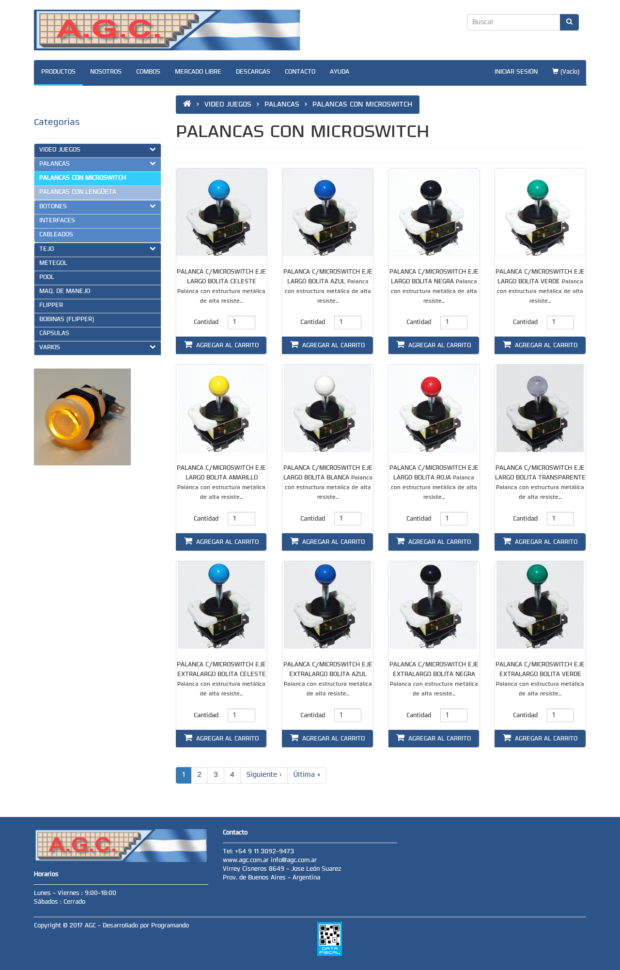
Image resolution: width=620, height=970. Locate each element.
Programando (170, 926)
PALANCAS (54, 164)
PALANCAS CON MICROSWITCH (82, 178)
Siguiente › (264, 775)
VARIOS (49, 348)
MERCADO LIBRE (198, 72)
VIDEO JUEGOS (59, 150)
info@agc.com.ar (294, 860)
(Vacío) (568, 72)
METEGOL (53, 263)
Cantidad (206, 322)
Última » (307, 775)
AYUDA (339, 72)
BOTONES (53, 207)
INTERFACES (57, 221)
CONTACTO (300, 72)
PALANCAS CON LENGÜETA (77, 192)
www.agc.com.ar (247, 860)
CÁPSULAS (54, 334)
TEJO (46, 249)
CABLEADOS (56, 235)
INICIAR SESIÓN (516, 72)
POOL (46, 277)
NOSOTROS (106, 72)
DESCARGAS (253, 72)
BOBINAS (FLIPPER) (66, 320)
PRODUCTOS (58, 72)
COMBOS (148, 72)
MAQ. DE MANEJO (64, 291)
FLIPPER (51, 305)
